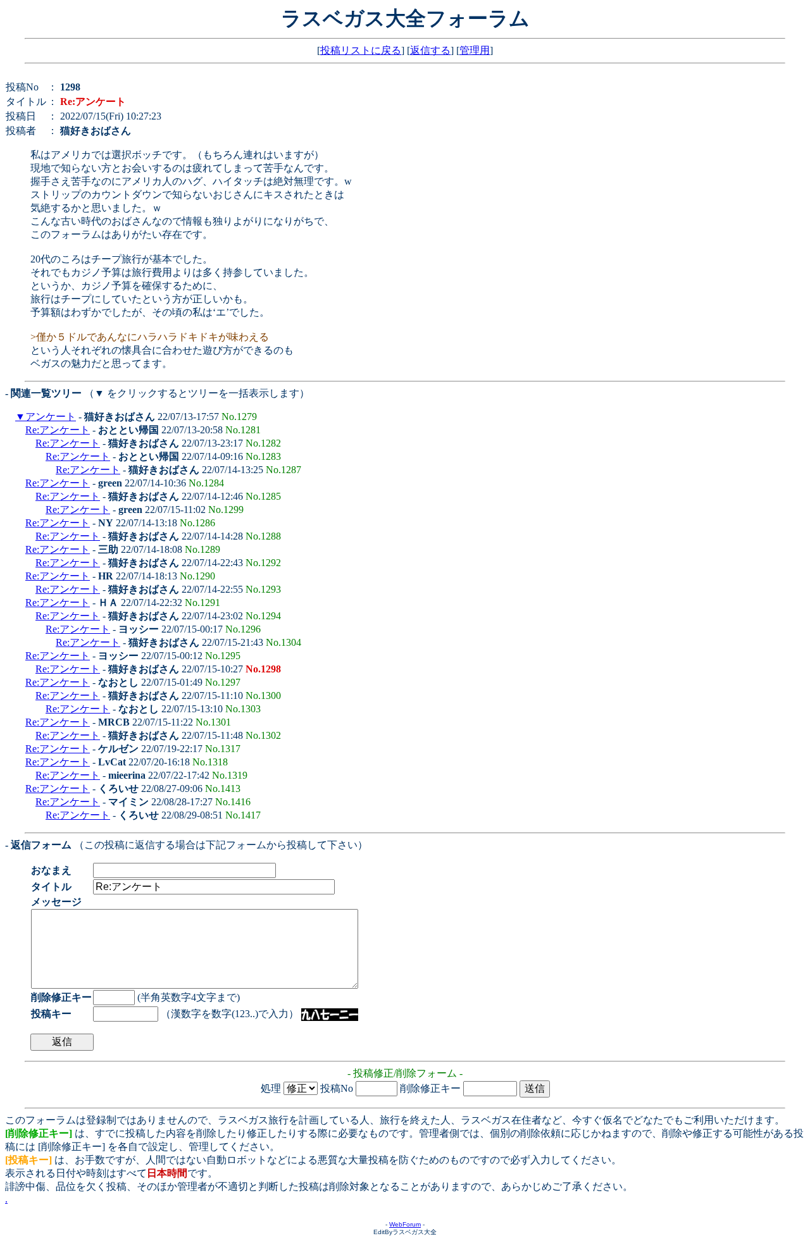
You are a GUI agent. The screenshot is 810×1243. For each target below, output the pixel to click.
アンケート (50, 416)
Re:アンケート (57, 429)
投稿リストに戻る (360, 50)
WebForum (405, 1224)
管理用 (474, 50)
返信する (430, 50)
